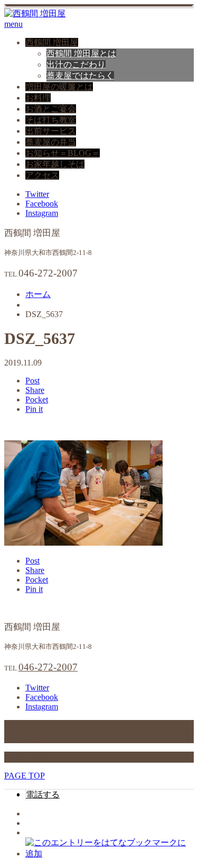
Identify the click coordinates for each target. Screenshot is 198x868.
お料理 (38, 97)
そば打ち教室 (50, 119)
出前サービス (50, 130)
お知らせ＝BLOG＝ (62, 153)
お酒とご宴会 (50, 108)
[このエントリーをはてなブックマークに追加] (109, 853)
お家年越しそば (54, 164)
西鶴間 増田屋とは (81, 53)
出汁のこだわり (76, 64)
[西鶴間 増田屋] (34, 13)
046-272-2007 (48, 667)
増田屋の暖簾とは (59, 86)
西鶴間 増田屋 (51, 42)
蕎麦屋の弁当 (50, 141)
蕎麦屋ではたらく (80, 75)
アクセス (42, 175)
